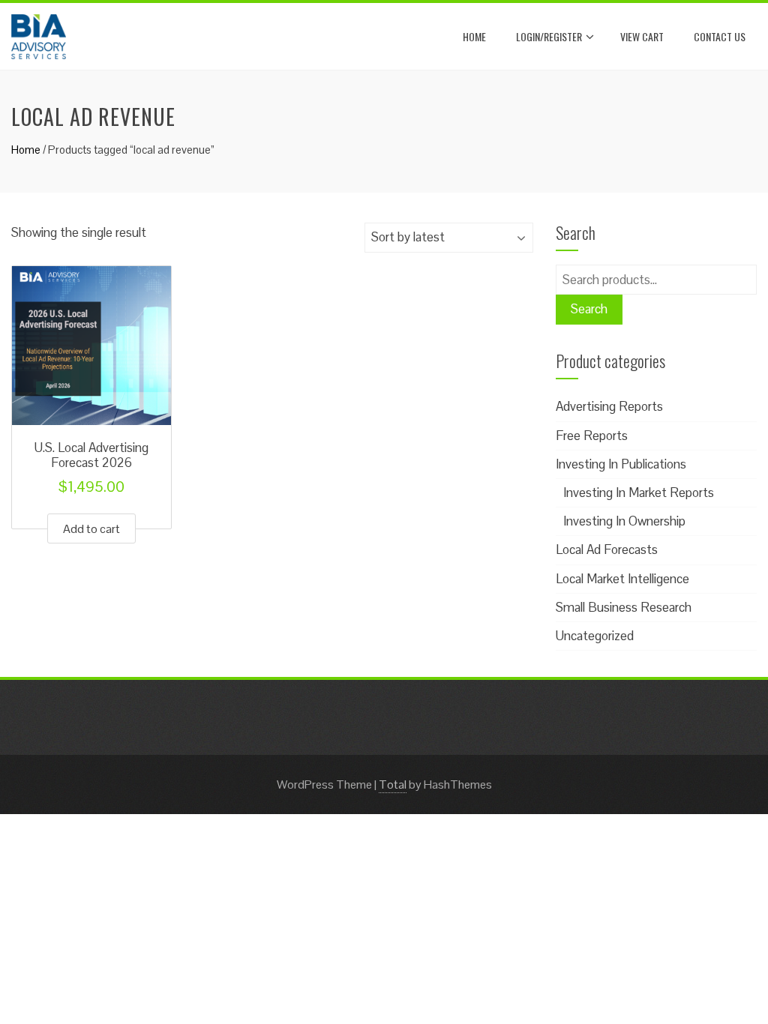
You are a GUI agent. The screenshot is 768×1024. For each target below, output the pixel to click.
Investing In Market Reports (638, 492)
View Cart (642, 36)
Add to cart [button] (91, 529)
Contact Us (720, 36)
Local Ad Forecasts (607, 549)
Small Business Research (624, 607)
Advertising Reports (609, 406)
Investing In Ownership (624, 521)
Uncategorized (595, 635)
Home (474, 36)
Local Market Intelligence (622, 578)
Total (392, 784)
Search (589, 309)
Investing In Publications (621, 464)
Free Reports (592, 435)
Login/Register (549, 36)
